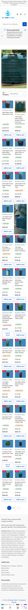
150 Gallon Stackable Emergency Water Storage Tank (7, 384)
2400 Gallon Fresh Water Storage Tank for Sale (20, 316)
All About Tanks (7, 110)
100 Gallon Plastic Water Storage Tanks (20, 383)
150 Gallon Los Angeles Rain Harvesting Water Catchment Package (7, 318)
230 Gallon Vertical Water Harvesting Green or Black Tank (20, 419)
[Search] (25, 24)
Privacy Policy (5, 572)
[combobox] (14, 24)
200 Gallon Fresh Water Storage (7, 351)
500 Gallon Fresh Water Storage (20, 351)
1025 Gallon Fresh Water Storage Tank (20, 185)
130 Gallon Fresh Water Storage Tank (7, 484)
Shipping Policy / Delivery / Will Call (11, 566)
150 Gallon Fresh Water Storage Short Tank (20, 453)
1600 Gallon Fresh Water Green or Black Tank (20, 152)
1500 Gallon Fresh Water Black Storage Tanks (7, 152)
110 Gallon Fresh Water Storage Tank (7, 218)
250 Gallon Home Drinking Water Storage (7, 282)
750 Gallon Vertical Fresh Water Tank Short (20, 249)
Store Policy (4, 570)
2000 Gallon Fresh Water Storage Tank (7, 185)
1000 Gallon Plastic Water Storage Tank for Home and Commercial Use (20, 120)
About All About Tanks (7, 575)
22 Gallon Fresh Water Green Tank (7, 452)
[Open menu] (25, 14)
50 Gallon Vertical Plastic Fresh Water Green (20, 484)
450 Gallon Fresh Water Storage (7, 418)
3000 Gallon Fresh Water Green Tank (7, 113)
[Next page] (19, 508)
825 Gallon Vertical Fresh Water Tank (6, 249)
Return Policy (5, 568)
